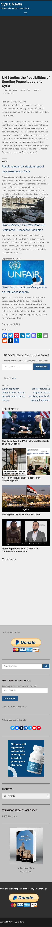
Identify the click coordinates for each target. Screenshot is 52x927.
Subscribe (41, 366)
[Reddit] (5, 340)
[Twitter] (11, 335)
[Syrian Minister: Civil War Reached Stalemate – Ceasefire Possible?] (26, 210)
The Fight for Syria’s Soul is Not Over (21, 514)
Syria (36, 91)
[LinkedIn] (22, 335)
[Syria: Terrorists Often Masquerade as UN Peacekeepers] (26, 272)
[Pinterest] (16, 335)
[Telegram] (28, 335)
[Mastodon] (34, 335)
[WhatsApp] (40, 335)
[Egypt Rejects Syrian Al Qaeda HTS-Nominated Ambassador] (26, 532)
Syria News (11, 4)
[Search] (45, 666)
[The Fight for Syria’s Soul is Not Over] (26, 498)
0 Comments (8, 94)
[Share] (16, 340)
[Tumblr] (11, 340)
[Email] (45, 335)
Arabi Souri (25, 91)
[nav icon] (25, 13)
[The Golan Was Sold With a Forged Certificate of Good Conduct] (26, 425)
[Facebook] (5, 335)
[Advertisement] (26, 43)
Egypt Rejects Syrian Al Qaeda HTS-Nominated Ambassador (20, 550)
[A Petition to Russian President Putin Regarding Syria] (26, 462)
